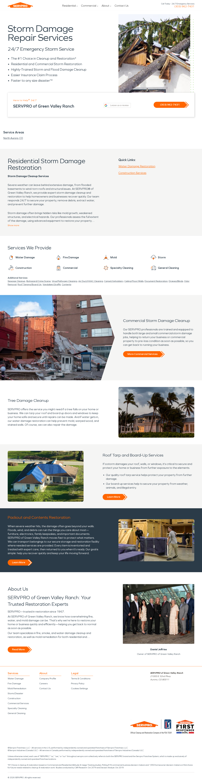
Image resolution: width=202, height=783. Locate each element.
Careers (43, 683)
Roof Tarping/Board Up (29, 284)
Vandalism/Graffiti (52, 284)
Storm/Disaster (15, 693)
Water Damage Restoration (136, 166)
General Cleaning (16, 713)
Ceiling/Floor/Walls (133, 281)
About (105, 5)
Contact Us (121, 5)
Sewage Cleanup (16, 281)
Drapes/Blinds (176, 281)
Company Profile (47, 678)
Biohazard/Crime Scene (38, 281)
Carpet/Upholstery (113, 281)
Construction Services (132, 173)
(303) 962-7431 (184, 6)
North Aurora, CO (13, 138)
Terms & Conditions (80, 678)
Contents (66, 284)
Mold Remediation (17, 688)
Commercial (88, 5)
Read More (18, 649)
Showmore (13, 225)
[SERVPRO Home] (20, 5)
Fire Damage (14, 683)
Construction (14, 698)
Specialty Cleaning (17, 708)
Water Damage (16, 678)
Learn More (113, 496)
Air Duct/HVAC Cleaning (90, 281)
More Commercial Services (142, 354)
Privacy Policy (77, 683)
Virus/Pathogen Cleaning (64, 281)
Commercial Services (18, 703)
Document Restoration (156, 281)
